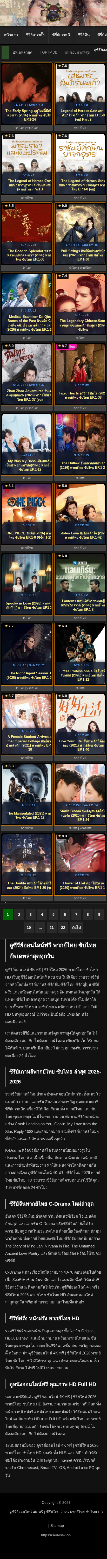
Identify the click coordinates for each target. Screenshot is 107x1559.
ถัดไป (76, 927)
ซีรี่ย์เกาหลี (61, 35)
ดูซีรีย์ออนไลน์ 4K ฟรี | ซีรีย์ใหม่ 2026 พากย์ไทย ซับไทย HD (56, 1512)
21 (52, 927)
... (40, 927)
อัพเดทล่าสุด (22, 52)
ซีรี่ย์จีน (84, 35)
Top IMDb (48, 52)
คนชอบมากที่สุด (77, 52)
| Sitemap (56, 1525)
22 (63, 927)
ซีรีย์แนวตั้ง (35, 35)
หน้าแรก (11, 35)
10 (29, 927)
